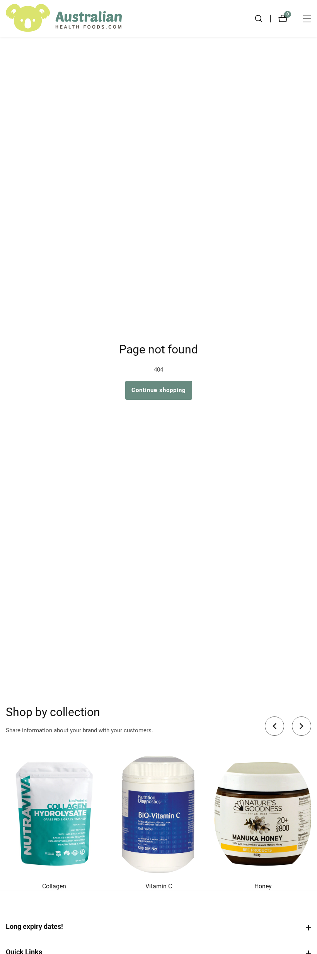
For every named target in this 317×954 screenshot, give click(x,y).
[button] (274, 726)
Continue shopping (158, 390)
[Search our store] (262, 18)
